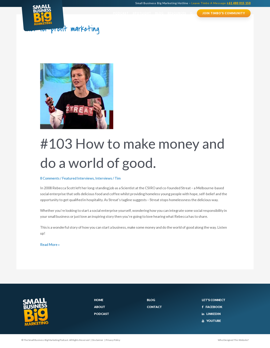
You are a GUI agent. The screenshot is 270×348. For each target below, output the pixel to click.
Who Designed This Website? (233, 339)
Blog (159, 13)
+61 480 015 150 (239, 3)
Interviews (103, 178)
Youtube (213, 320)
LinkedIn (213, 314)
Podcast (121, 13)
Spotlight (142, 13)
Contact (154, 307)
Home (98, 300)
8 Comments (49, 178)
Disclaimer (97, 339)
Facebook (213, 307)
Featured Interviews (78, 178)
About (99, 307)
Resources (177, 13)
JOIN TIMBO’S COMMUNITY (223, 13)
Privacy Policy (113, 339)
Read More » (50, 244)
